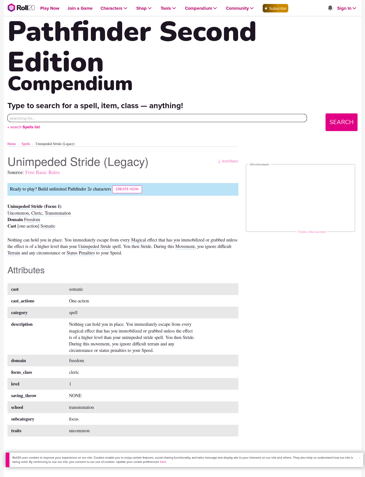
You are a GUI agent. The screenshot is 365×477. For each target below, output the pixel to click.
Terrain (13, 252)
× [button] (360, 458)
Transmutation (58, 213)
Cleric (36, 213)
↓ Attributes (228, 161)
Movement (185, 246)
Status (72, 252)
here (163, 462)
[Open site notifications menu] (330, 8)
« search (23, 127)
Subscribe (277, 8)
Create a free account (312, 231)
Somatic (47, 226)
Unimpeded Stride (25, 206)
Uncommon (18, 213)
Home (11, 143)
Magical (138, 240)
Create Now (127, 189)
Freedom (32, 219)
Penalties (87, 252)
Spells (26, 143)
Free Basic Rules (42, 172)
